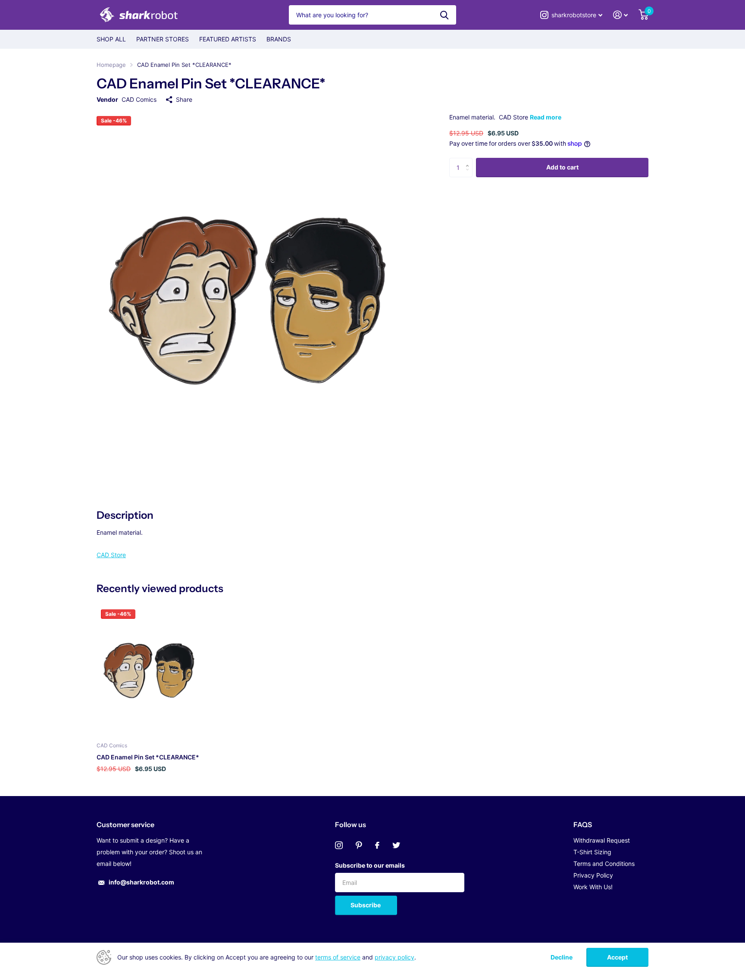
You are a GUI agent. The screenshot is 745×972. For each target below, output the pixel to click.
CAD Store (111, 554)
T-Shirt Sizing (592, 852)
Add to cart (562, 167)
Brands (278, 39)
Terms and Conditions (604, 863)
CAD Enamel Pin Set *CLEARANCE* (148, 757)
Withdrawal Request (601, 840)
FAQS (582, 824)
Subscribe (366, 905)
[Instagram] (339, 845)
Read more (545, 117)
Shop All (111, 39)
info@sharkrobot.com (141, 882)
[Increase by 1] (469, 161)
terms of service (337, 957)
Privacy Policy (593, 875)
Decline (562, 957)
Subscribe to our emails (370, 865)
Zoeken (444, 15)
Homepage (111, 64)
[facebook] (377, 845)
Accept (617, 957)
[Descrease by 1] (469, 174)
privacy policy (394, 957)
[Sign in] (620, 15)
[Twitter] (396, 845)
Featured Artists (227, 39)
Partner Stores (162, 39)
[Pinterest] (359, 845)
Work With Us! (593, 886)
